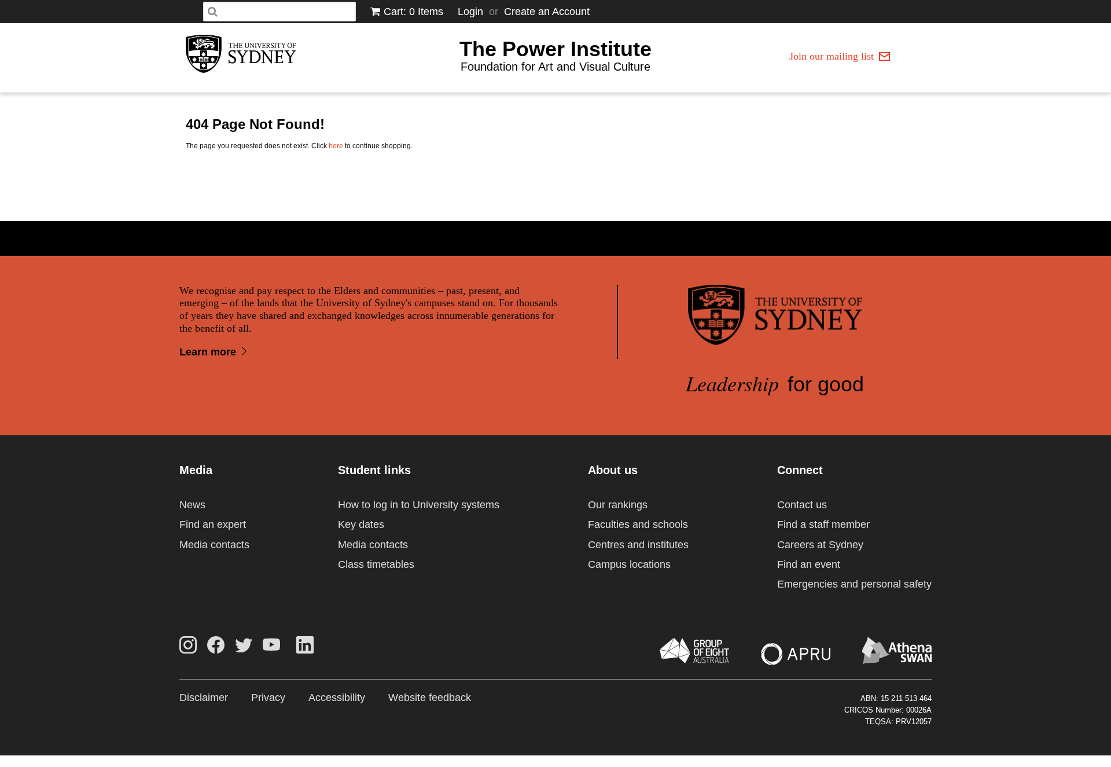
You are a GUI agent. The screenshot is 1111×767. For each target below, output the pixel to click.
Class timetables (376, 564)
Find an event (808, 564)
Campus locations (629, 564)
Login (470, 11)
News (192, 505)
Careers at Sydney (820, 545)
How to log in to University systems (418, 505)
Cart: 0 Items (413, 11)
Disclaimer (203, 697)
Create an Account (547, 11)
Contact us (802, 505)
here (336, 146)
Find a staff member (823, 524)
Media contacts (214, 545)
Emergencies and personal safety (854, 584)
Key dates (361, 524)
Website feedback (429, 697)
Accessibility (336, 697)
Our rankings (618, 505)
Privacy (268, 697)
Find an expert (212, 524)
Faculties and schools (638, 524)
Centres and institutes (638, 545)
